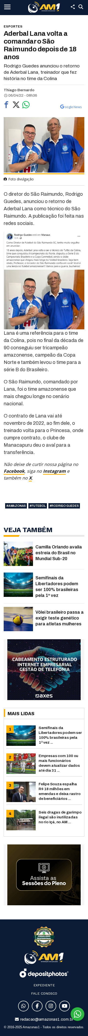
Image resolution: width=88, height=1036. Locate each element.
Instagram (54, 471)
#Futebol (37, 506)
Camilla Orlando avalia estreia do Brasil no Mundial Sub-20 (58, 553)
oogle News (73, 107)
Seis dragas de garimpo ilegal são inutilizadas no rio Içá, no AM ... (60, 817)
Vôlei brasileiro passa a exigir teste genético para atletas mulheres (59, 618)
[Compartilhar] (72, 7)
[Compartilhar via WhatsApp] (26, 106)
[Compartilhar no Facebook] (6, 106)
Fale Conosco (44, 993)
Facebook (14, 471)
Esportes (13, 26)
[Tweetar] (16, 106)
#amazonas (16, 506)
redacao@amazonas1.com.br (47, 1019)
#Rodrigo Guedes (64, 506)
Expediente (44, 985)
